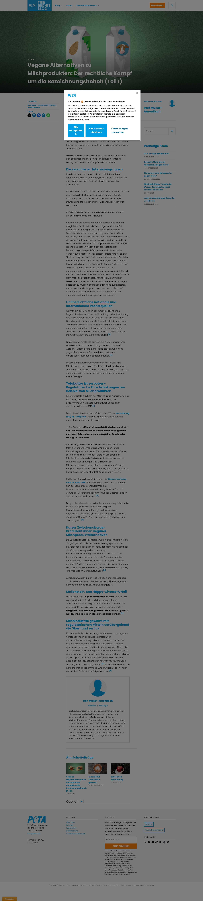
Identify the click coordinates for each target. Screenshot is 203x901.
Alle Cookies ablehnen (96, 130)
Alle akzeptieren (76, 130)
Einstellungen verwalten (119, 130)
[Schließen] (137, 93)
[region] (102, 115)
